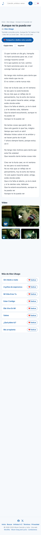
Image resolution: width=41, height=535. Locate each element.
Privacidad (35, 524)
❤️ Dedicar (32, 280)
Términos (26, 524)
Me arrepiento (9, 330)
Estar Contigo (9, 301)
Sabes (6, 315)
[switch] (36, 3)
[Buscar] (30, 3)
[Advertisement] (20, 13)
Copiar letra (8, 46)
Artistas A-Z (17, 524)
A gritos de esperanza (12, 287)
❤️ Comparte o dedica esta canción (17, 40)
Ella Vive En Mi (9, 308)
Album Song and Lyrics (19, 529)
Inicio (3, 22)
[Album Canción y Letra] (3, 3)
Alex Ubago (10, 22)
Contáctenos (32, 529)
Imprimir (21, 46)
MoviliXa (7, 529)
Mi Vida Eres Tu (10, 294)
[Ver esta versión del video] (11, 234)
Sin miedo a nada (10, 280)
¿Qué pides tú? (9, 322)
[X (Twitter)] (22, 521)
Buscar (9, 524)
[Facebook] (18, 521)
